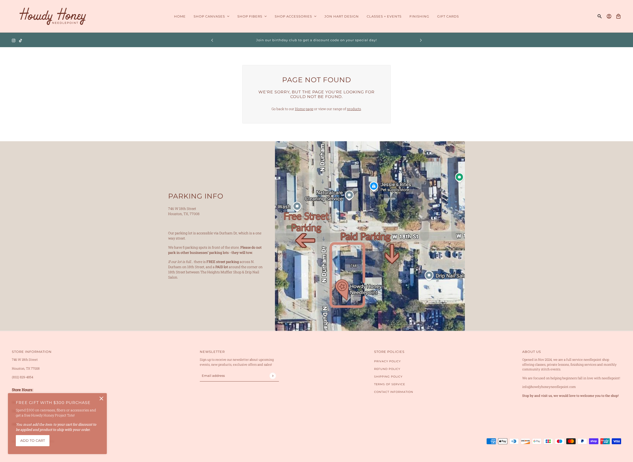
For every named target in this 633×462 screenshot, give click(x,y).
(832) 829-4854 (22, 377)
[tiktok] (20, 40)
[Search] (599, 16)
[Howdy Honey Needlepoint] (53, 16)
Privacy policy (387, 361)
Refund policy (387, 369)
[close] (101, 398)
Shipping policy (388, 376)
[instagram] (13, 40)
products (354, 108)
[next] (420, 40)
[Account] (609, 16)
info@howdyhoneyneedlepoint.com (549, 386)
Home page (304, 108)
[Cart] (618, 16)
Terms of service (389, 384)
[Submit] (272, 375)
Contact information (393, 392)
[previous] (212, 40)
